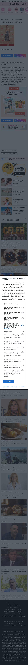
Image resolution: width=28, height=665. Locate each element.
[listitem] (14, 304)
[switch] (22, 307)
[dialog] (14, 332)
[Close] (25, 278)
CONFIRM (8, 381)
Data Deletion (6, 386)
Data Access (14, 386)
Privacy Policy (22, 386)
